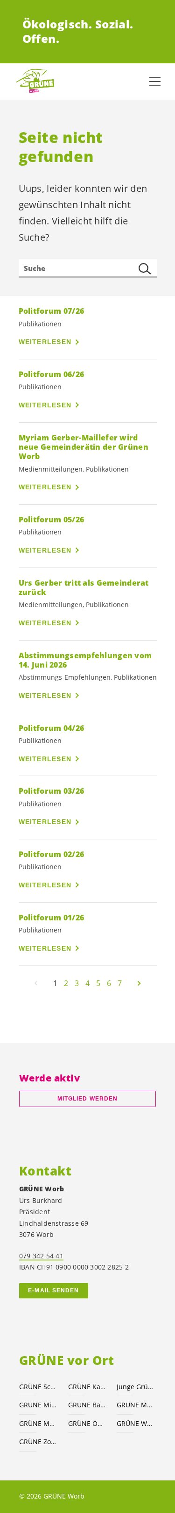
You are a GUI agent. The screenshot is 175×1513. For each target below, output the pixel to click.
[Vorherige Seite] (36, 983)
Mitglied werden (87, 1098)
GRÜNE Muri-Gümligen (38, 1423)
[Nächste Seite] (139, 983)
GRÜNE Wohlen (135, 1423)
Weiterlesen (45, 341)
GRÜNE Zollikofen (38, 1441)
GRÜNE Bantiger (87, 1404)
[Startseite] (37, 81)
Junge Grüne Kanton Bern (135, 1386)
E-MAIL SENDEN (53, 1290)
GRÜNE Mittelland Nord (38, 1404)
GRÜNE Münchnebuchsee (135, 1404)
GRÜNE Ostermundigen (87, 1423)
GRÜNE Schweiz (38, 1386)
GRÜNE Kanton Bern (87, 1386)
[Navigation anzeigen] (155, 81)
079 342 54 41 (41, 1255)
